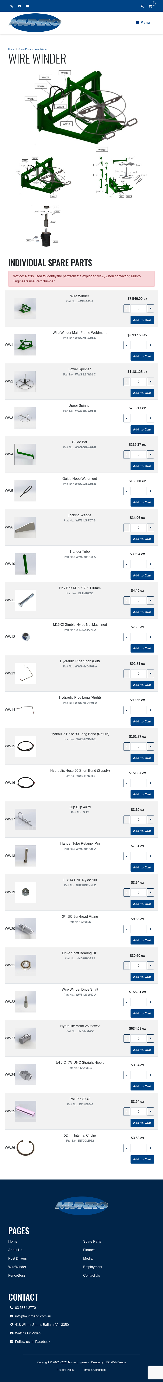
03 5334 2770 (25, 1308)
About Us (15, 1250)
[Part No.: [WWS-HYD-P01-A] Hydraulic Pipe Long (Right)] (25, 710)
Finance (89, 1250)
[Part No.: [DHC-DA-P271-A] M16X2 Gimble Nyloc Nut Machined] (25, 636)
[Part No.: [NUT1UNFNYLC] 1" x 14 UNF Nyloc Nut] (25, 892)
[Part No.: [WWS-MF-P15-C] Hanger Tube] (25, 564)
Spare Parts (24, 49)
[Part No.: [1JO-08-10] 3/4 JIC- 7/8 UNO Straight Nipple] (25, 1074)
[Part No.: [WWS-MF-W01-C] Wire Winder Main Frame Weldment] (25, 344)
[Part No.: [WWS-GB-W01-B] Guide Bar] (25, 454)
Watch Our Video (28, 1333)
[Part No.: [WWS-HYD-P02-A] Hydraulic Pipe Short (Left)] (25, 673)
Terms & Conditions (94, 1369)
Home (11, 49)
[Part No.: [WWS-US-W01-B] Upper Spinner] (25, 418)
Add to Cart (142, 320)
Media (88, 1258)
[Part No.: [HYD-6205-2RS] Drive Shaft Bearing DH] (25, 965)
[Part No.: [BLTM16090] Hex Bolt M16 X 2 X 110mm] (25, 600)
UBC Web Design (115, 1362)
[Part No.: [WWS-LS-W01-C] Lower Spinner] (25, 381)
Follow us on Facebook (32, 1342)
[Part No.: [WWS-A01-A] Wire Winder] (25, 308)
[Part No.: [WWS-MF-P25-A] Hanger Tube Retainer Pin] (25, 856)
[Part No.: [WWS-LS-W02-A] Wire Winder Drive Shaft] (25, 1001)
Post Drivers (17, 1258)
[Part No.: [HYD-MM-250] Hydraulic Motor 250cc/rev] (25, 1038)
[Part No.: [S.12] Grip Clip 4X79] (25, 819)
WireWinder (17, 1267)
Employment (92, 1267)
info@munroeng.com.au (33, 1316)
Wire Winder (41, 49)
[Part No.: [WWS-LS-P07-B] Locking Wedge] (25, 527)
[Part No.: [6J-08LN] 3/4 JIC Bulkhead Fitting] (25, 928)
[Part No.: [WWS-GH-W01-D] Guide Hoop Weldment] (25, 490)
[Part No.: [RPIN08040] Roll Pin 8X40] (25, 1111)
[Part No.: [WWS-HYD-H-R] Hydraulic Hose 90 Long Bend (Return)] (25, 746)
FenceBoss (16, 1275)
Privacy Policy (65, 1369)
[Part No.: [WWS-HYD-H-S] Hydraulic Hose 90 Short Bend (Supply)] (25, 782)
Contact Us (91, 1275)
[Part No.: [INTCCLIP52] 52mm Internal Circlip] (25, 1147)
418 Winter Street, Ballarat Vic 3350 (42, 1325)
